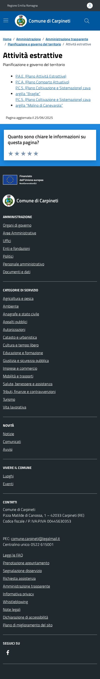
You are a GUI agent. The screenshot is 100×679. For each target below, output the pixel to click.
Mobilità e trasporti (18, 376)
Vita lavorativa (14, 407)
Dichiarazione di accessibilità (25, 617)
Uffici (7, 241)
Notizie (8, 434)
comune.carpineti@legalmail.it (35, 538)
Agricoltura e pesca (18, 298)
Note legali (11, 609)
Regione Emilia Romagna (22, 5)
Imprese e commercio (20, 368)
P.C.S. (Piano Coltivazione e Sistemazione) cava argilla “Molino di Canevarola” (53, 102)
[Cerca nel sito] (87, 21)
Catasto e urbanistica (20, 337)
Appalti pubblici (15, 322)
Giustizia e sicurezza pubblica (26, 360)
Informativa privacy (18, 594)
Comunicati (12, 441)
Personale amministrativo (23, 264)
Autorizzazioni (14, 329)
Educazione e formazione (23, 353)
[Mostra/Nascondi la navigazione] (6, 20)
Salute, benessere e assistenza (27, 384)
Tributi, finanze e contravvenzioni (29, 391)
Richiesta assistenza (19, 578)
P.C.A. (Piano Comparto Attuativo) (42, 82)
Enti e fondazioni (16, 248)
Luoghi (8, 476)
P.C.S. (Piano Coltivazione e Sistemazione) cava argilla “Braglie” (53, 91)
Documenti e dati (16, 272)
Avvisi (7, 449)
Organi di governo (17, 225)
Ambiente (11, 306)
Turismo (9, 399)
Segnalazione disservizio (22, 570)
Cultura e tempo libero (21, 345)
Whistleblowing (15, 602)
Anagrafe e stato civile (21, 314)
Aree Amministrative (19, 233)
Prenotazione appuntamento (26, 563)
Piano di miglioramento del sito (27, 625)
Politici (8, 256)
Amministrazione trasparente (26, 586)
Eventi (8, 484)
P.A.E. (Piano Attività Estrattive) (41, 76)
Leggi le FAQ (13, 555)
